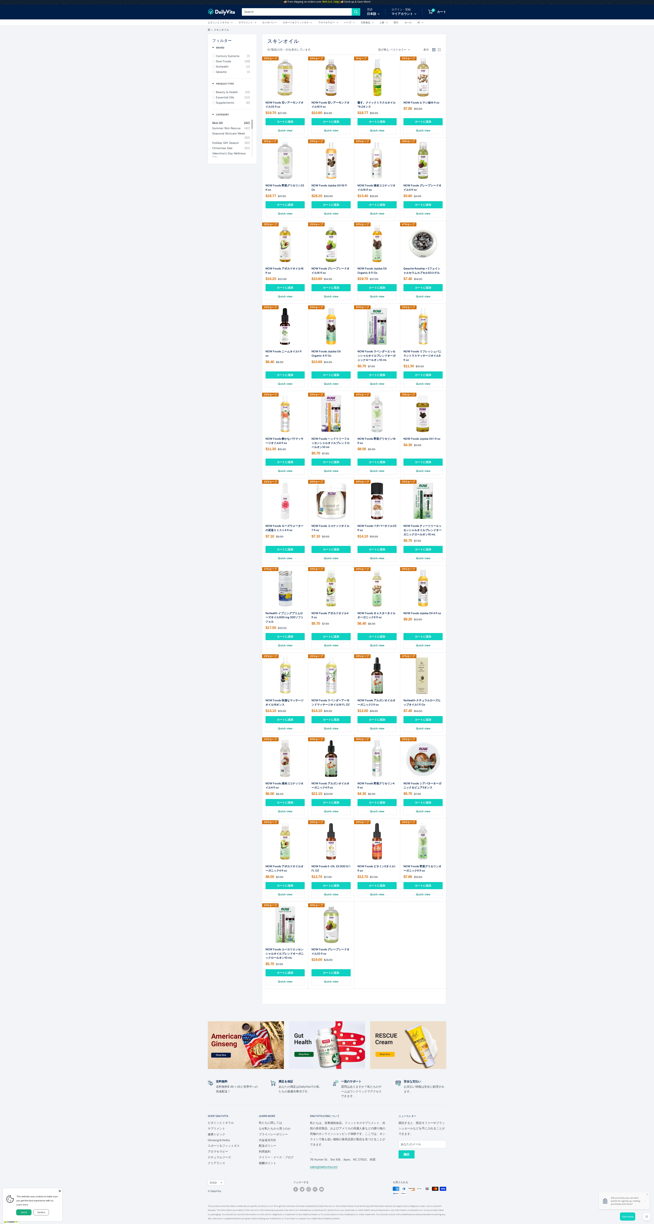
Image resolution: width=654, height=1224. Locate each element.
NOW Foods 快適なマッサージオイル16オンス (284, 702)
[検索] (356, 12)
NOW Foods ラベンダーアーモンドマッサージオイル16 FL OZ (331, 702)
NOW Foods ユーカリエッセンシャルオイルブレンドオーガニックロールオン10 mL (285, 954)
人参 (382, 22)
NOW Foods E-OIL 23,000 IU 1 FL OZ (331, 868)
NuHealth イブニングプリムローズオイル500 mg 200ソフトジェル (284, 617)
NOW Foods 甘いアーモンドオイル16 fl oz (330, 105)
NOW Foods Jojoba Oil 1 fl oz (421, 439)
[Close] (59, 1190)
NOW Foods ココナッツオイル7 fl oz (330, 528)
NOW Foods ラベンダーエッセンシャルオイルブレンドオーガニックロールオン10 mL (376, 356)
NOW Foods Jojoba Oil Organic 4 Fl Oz (326, 353)
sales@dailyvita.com (324, 1167)
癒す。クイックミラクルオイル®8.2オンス (376, 105)
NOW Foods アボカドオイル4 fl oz (330, 615)
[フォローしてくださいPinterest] (315, 1189)
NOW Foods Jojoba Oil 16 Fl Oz (329, 187)
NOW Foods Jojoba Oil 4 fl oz (422, 613)
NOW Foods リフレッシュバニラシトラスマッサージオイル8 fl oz (422, 356)
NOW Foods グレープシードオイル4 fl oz (422, 187)
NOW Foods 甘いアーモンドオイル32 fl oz (284, 105)
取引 (396, 22)
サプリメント (246, 22)
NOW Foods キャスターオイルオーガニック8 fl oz (376, 615)
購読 (406, 1154)
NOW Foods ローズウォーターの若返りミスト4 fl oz (284, 528)
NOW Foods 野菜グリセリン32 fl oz (285, 187)
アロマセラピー (326, 22)
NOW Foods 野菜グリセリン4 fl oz (375, 785)
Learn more (22, 1204)
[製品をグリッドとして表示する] (433, 49)
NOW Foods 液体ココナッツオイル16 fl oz (376, 187)
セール (408, 22)
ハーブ (347, 22)
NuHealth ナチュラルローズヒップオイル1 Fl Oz (422, 702)
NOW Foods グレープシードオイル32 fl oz (330, 951)
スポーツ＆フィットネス (296, 22)
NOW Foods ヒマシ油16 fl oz (421, 102)
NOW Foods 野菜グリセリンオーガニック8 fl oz (422, 868)
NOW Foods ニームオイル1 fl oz (283, 353)
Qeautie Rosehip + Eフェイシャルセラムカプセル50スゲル (421, 271)
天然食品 (365, 22)
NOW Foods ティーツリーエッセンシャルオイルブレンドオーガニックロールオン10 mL (422, 530)
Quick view (285, 130)
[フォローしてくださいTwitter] (302, 1189)
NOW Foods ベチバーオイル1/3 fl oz (376, 528)
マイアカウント (403, 14)
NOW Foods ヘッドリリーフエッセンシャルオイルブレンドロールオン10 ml (331, 443)
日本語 (213, 1182)
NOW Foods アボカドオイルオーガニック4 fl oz (284, 868)
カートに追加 (285, 121)
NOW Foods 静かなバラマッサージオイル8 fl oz (284, 441)
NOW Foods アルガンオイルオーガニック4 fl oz (330, 785)
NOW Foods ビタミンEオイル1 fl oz (376, 868)
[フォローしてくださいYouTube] (321, 1189)
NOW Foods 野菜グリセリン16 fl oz (376, 441)
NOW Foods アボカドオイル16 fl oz (284, 271)
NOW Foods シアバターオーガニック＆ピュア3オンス (422, 785)
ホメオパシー (269, 22)
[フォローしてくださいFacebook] (295, 1189)
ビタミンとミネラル (218, 22)
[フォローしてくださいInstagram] (308, 1189)
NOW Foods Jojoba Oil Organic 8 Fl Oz (372, 271)
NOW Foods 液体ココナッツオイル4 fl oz (284, 785)
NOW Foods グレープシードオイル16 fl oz (330, 271)
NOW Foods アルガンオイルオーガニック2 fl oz (376, 702)
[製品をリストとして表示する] (439, 49)
